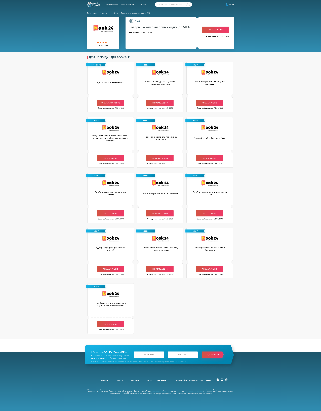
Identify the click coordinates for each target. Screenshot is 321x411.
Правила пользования (156, 380)
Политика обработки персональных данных (192, 380)
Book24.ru (114, 13)
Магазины (103, 13)
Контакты (135, 380)
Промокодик (92, 13)
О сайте (104, 380)
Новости (119, 380)
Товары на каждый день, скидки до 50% (135, 13)
